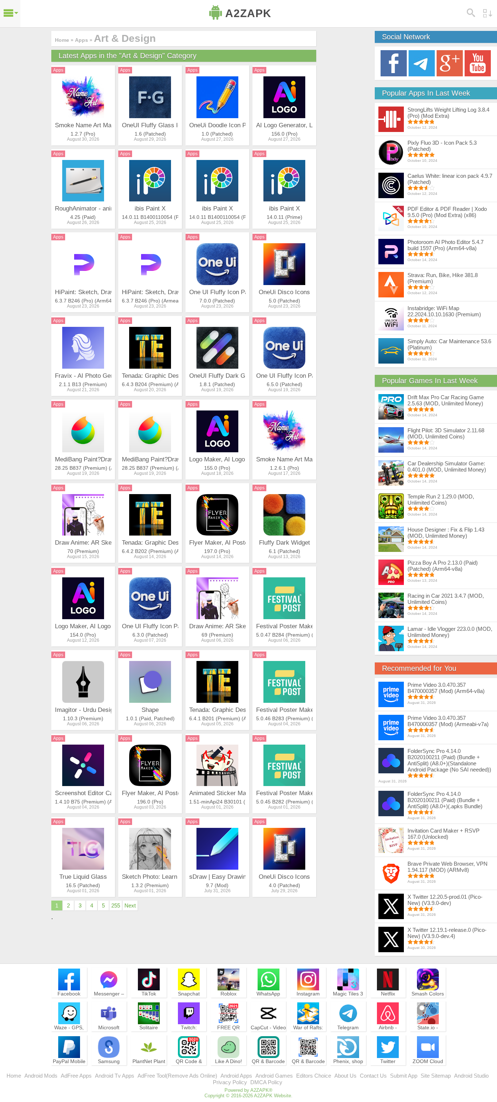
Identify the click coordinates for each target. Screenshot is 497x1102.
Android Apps (236, 1076)
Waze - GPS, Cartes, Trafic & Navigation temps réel (68, 1037)
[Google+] (450, 63)
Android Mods (40, 1076)
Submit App (403, 1076)
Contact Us (373, 1076)
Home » (64, 40)
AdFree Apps (76, 1076)
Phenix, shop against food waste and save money (348, 1071)
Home (14, 1076)
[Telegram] (422, 63)
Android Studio (471, 1076)
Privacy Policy (230, 1082)
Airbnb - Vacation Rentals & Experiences (388, 1037)
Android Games (274, 1076)
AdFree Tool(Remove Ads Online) (177, 1076)
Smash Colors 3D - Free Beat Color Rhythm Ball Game (428, 1003)
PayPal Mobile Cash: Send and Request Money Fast (69, 1071)
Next (130, 905)
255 (115, 905)
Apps (58, 70)
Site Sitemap (436, 1076)
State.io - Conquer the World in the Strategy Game (427, 1037)
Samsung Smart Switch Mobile (109, 1067)
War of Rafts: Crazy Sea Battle (308, 1034)
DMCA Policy (266, 1082)
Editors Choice (313, 1076)
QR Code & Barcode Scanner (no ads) (189, 1071)
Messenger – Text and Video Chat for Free (109, 1000)
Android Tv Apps (114, 1076)
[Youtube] (478, 63)
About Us (345, 1076)
